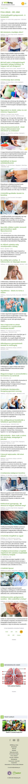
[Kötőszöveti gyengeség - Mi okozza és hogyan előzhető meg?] (14, 518)
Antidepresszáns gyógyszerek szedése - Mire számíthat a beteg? (13, 598)
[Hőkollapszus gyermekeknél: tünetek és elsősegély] (14, 358)
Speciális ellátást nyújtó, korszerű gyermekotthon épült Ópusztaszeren (13, 229)
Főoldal (2, 8)
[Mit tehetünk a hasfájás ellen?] (14, 45)
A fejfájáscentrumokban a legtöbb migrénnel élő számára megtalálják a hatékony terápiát (14, 552)
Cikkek (6, 8)
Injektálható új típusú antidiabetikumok (9, 162)
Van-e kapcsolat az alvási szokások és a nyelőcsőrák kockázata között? (11, 326)
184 (13, 635)
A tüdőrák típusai (7, 568)
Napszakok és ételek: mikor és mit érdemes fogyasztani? (14, 111)
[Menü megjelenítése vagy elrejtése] (25, 4)
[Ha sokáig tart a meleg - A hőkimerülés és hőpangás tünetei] (14, 273)
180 (12, 631)
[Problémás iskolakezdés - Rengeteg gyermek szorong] (14, 402)
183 (9, 635)
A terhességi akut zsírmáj (10, 80)
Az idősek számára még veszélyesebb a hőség (10, 245)
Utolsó (18, 635)
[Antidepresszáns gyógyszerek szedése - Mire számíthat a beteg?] (14, 610)
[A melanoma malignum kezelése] (14, 484)
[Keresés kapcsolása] (22, 3)
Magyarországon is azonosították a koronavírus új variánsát (14, 375)
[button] (10, 740)
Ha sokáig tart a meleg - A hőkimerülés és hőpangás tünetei (13, 261)
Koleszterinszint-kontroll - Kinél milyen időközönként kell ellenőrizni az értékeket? (12, 129)
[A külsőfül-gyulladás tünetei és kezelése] (14, 208)
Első (7, 631)
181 (16, 631)
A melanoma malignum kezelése (13, 473)
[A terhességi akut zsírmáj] (14, 92)
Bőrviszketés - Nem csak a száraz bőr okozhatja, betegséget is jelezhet (13, 437)
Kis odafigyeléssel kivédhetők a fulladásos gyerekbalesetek (13, 421)
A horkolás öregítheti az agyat (12, 536)
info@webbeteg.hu (15, 767)
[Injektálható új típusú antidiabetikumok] (14, 175)
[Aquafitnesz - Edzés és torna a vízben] (14, 305)
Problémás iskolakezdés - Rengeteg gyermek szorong (11, 390)
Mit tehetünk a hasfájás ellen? (12, 32)
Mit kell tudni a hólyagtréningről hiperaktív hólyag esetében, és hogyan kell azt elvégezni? (13, 64)
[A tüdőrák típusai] (14, 579)
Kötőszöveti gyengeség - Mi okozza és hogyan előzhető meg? (13, 504)
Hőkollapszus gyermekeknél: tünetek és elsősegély (12, 344)
